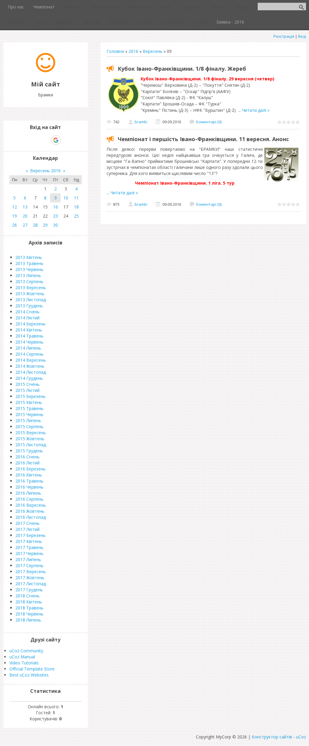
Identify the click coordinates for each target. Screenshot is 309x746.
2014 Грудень (29, 378)
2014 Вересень (30, 360)
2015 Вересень (30, 432)
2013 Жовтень (29, 293)
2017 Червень (29, 553)
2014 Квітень (28, 330)
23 (55, 216)
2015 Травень (29, 408)
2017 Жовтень (29, 577)
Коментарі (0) (208, 121)
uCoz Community (26, 651)
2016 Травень (29, 481)
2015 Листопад (30, 444)
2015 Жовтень (29, 438)
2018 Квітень (28, 602)
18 (76, 207)
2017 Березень (30, 535)
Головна (115, 51)
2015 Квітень (28, 402)
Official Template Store (32, 669)
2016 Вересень (30, 505)
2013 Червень (29, 269)
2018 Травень (29, 608)
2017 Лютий (27, 529)
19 (14, 216)
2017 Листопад (30, 583)
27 (25, 225)
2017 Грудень (29, 590)
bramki (141, 121)
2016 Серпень (29, 499)
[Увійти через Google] (56, 140)
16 (55, 207)
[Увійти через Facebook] (45, 140)
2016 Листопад (30, 517)
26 (14, 225)
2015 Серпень (29, 426)
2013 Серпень (29, 281)
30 (55, 225)
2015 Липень (28, 420)
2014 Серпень (29, 354)
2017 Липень (28, 559)
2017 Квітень (28, 541)
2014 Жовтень (29, 366)
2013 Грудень (29, 305)
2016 (133, 51)
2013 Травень (29, 263)
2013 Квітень (28, 257)
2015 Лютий (27, 390)
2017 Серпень (29, 565)
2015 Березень (30, 396)
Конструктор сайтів (272, 737)
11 (76, 198)
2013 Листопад (30, 299)
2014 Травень (29, 336)
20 (25, 216)
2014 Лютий (27, 318)
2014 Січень (27, 312)
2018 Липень (28, 620)
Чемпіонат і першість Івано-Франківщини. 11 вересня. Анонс (203, 139)
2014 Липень (28, 348)
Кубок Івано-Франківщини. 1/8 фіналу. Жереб (182, 68)
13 (25, 207)
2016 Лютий (27, 463)
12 (14, 207)
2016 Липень (28, 493)
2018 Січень (27, 596)
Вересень (152, 51)
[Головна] (45, 70)
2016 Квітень (28, 475)
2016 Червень (29, 487)
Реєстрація (283, 36)
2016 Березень (30, 469)
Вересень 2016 (45, 170)
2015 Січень (27, 384)
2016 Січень (27, 457)
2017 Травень (29, 547)
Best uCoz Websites (29, 675)
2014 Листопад (30, 372)
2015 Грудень (29, 451)
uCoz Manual (22, 657)
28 (35, 225)
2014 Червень (29, 342)
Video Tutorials (24, 663)
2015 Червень (29, 414)
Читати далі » (255, 110)
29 (45, 225)
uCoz (301, 737)
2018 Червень (29, 614)
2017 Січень (27, 523)
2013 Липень (28, 275)
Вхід (302, 36)
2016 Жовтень (29, 511)
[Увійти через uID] (35, 140)
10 (65, 198)
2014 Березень (30, 324)
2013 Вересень (30, 287)
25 (76, 216)
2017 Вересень (30, 571)
